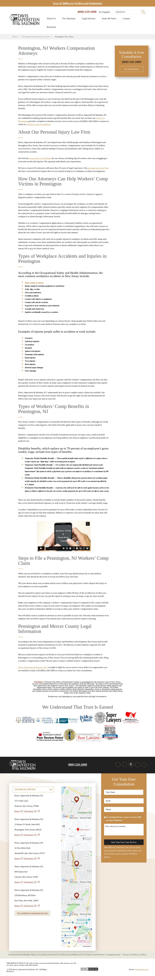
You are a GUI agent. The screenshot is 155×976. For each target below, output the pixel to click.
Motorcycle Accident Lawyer (85, 954)
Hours (17, 811)
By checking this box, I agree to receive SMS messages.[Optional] (123, 818)
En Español (104, 12)
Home (14, 37)
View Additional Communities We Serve (32, 913)
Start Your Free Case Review (124, 842)
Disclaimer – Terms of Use (122, 954)
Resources (52, 27)
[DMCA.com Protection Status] (89, 968)
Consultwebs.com (141, 969)
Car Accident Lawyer (44, 954)
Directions (28, 811)
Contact (126, 18)
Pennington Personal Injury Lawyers (36, 37)
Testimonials (13, 954)
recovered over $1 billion (40, 158)
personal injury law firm (97, 168)
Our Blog (23, 954)
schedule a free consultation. (38, 124)
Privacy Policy (140, 954)
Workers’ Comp (104, 954)
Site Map (31, 954)
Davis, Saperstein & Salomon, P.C (32, 667)
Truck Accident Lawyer (63, 954)
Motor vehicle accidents (34, 283)
